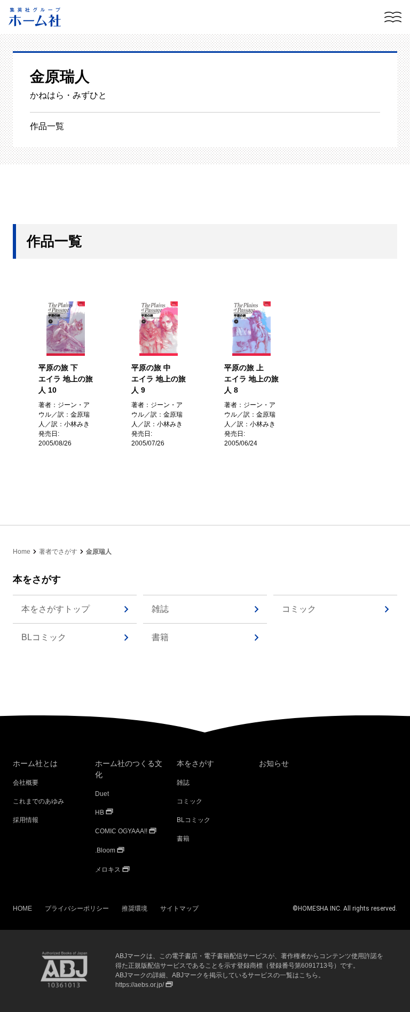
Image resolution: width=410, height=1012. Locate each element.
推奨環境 (134, 908)
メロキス (108, 869)
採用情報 (25, 820)
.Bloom (105, 850)
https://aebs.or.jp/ (139, 985)
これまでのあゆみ (38, 801)
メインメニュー (393, 17)
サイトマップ (179, 908)
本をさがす (195, 763)
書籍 (160, 637)
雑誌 (160, 608)
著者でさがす (58, 551)
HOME (22, 908)
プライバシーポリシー (77, 908)
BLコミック (43, 637)
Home (21, 551)
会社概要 (25, 782)
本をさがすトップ (55, 608)
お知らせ (274, 763)
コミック (299, 608)
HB (99, 812)
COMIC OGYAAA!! (121, 831)
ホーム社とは (35, 763)
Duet (102, 794)
